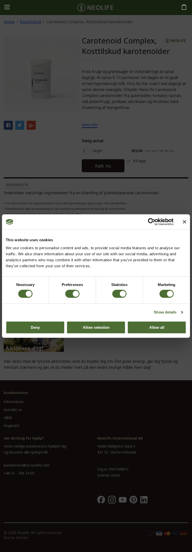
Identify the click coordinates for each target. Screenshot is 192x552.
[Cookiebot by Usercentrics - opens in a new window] (152, 222)
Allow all (156, 327)
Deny (35, 327)
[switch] (72, 294)
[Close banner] (184, 222)
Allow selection (96, 327)
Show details (165, 312)
